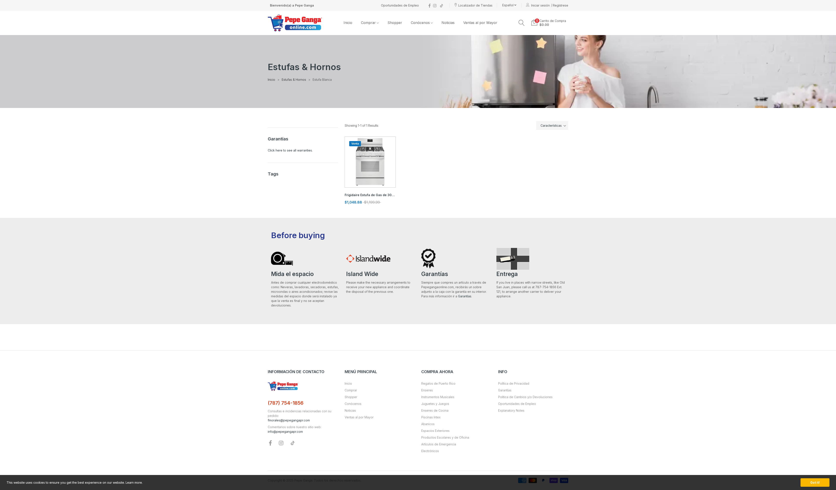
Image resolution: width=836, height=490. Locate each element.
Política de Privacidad (513, 383)
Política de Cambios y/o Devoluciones (525, 397)
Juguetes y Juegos (435, 404)
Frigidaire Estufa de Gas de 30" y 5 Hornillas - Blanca (370, 195)
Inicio (348, 383)
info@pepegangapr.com (285, 431)
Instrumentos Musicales (437, 397)
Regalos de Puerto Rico (438, 383)
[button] (522, 23)
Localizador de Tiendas (475, 5)
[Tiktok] (441, 5)
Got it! (815, 482)
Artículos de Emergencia (438, 444)
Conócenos (353, 404)
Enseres (427, 390)
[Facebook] (429, 5)
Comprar (351, 390)
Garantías (464, 296)
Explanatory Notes (511, 410)
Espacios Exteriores (435, 431)
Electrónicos (430, 451)
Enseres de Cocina (434, 410)
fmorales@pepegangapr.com (289, 420)
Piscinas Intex (431, 417)
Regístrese (560, 5)
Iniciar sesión (540, 5)
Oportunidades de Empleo (400, 5)
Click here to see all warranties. (290, 150)
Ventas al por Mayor (359, 417)
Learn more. (134, 482)
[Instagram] (435, 5)
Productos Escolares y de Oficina (445, 437)
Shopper (351, 397)
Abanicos (428, 424)
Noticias (350, 410)
